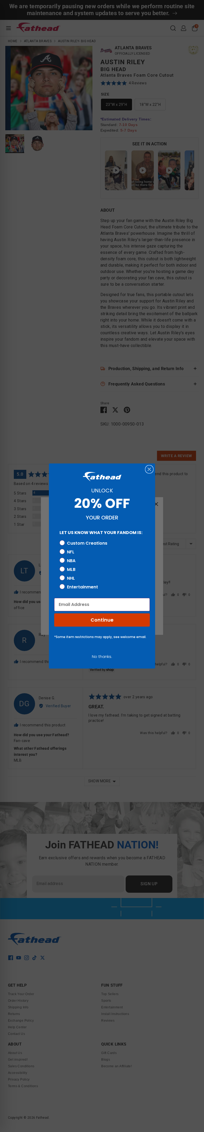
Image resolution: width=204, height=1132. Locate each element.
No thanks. (102, 656)
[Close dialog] (149, 469)
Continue (102, 620)
